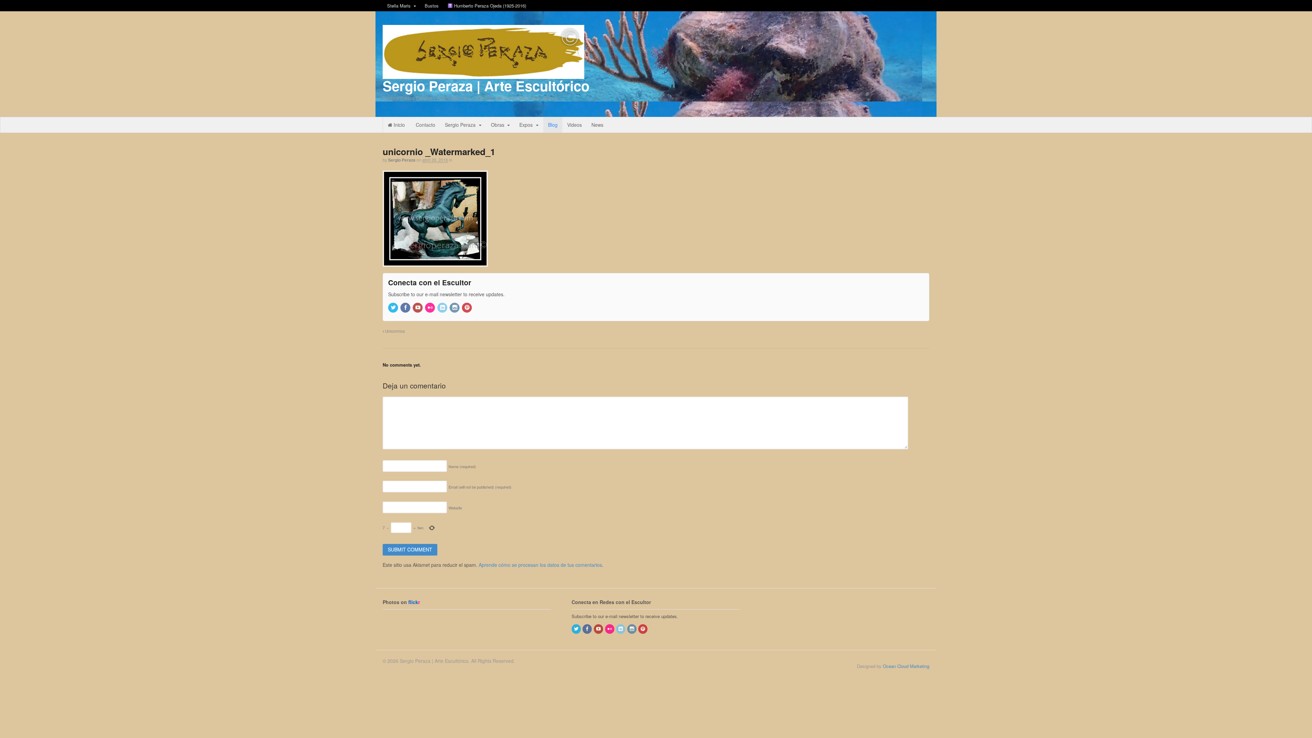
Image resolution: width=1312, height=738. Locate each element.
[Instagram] (455, 307)
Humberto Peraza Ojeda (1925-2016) (489, 5)
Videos (574, 124)
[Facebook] (405, 307)
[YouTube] (418, 307)
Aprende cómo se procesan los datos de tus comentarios (540, 564)
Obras (497, 124)
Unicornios (394, 331)
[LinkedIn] (442, 307)
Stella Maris (399, 5)
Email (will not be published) (480, 487)
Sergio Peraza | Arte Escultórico (486, 85)
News (597, 124)
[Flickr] (430, 307)
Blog (553, 124)
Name (462, 466)
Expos (526, 124)
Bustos (432, 5)
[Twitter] (393, 307)
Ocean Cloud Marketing (906, 666)
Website (455, 507)
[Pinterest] (467, 307)
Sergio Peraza (460, 124)
